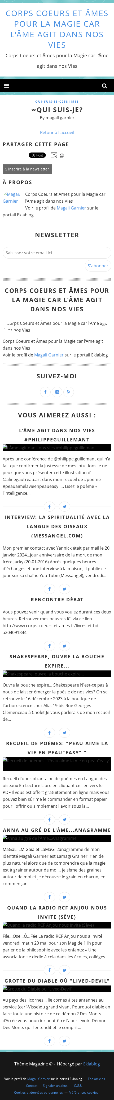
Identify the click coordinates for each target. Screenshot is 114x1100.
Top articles (96, 1079)
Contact (31, 1085)
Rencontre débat (57, 599)
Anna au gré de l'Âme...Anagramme (57, 830)
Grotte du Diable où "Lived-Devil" (57, 981)
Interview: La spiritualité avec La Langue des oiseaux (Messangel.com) (57, 526)
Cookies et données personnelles (38, 1092)
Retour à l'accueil (57, 132)
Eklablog (91, 1064)
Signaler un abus (55, 1085)
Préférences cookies (83, 1092)
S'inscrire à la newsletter (27, 169)
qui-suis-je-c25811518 (57, 101)
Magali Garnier (71, 208)
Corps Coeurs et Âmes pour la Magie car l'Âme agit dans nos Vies (57, 29)
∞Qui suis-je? (57, 109)
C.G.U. (78, 1085)
